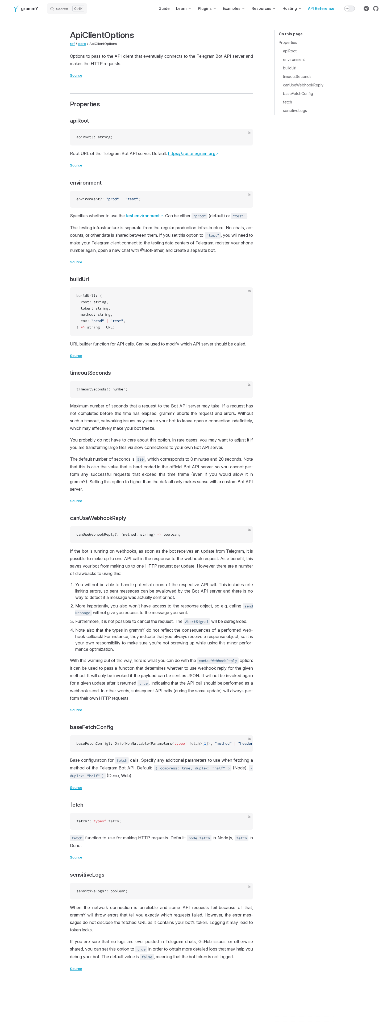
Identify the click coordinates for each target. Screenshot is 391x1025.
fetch (287, 102)
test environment (143, 215)
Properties (288, 42)
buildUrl (289, 68)
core (82, 43)
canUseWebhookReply (303, 85)
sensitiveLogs (295, 110)
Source (76, 75)
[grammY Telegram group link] (366, 8)
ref (72, 43)
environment (294, 59)
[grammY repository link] (376, 8)
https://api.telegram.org (191, 153)
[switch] (349, 8)
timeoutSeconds (297, 76)
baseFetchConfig (298, 93)
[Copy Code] (244, 137)
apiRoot (290, 51)
